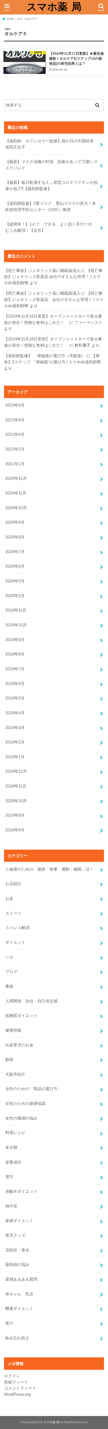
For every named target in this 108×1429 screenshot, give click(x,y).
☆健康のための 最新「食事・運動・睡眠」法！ (49, 869)
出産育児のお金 (19, 1045)
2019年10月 (16, 625)
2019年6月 (15, 683)
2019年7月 (15, 669)
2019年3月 (15, 727)
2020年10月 (16, 507)
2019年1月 (15, 756)
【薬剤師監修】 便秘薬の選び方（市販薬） (44, 355)
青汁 (9, 1323)
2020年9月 (15, 522)
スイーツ (13, 913)
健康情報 (13, 1030)
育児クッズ (15, 1235)
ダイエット (15, 942)
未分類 (11, 1147)
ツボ (9, 957)
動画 (9, 1059)
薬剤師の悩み (17, 1264)
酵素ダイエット (19, 1308)
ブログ (11, 971)
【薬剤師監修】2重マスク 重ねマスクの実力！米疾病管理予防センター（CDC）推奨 (50, 206)
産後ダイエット (19, 1220)
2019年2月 (15, 742)
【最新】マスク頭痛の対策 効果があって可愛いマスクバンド (51, 164)
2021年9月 (15, 420)
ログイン (12, 1376)
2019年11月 (15, 610)
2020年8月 (15, 537)
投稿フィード (16, 1382)
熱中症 (11, 1206)
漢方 (9, 1176)
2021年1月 (15, 464)
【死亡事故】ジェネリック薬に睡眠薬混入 (42, 270)
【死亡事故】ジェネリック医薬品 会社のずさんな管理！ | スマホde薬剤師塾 (53, 276)
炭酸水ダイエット (21, 1191)
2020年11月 (15, 493)
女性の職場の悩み (21, 1118)
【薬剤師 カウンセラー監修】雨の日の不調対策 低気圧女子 (51, 144)
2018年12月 (16, 771)
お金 (9, 898)
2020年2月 (15, 595)
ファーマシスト (88, 322)
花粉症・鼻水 (17, 1250)
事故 (9, 986)
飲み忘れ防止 (17, 1338)
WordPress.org (17, 1394)
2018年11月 (15, 786)
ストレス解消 (17, 927)
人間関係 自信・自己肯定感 (31, 1001)
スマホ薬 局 (54, 6)
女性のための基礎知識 (25, 1103)
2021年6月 (15, 434)
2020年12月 (16, 478)
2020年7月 (15, 551)
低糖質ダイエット (21, 1015)
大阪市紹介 (15, 1074)
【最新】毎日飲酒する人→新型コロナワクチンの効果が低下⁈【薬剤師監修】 (51, 185)
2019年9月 (15, 639)
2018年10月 (16, 800)
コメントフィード (20, 1388)
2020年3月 (15, 581)
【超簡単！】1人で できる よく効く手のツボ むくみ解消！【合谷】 (50, 227)
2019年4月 (15, 713)
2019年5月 (15, 698)
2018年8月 (15, 830)
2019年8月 (15, 654)
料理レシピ (15, 1132)
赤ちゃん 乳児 (19, 1294)
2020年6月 (15, 566)
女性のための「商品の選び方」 (33, 1088)
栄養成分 (13, 1162)
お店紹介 (13, 883)
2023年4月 (15, 405)
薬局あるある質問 (21, 1279)
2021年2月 (15, 449)
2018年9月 (15, 815)
